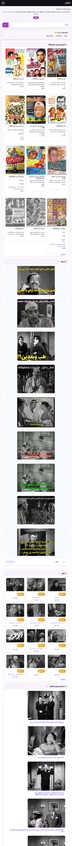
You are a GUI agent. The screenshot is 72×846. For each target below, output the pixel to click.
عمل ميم (62, 594)
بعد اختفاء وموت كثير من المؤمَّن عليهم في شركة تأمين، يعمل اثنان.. (57, 181)
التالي (56, 562)
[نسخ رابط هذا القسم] (58, 261)
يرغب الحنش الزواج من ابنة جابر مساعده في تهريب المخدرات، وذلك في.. (57, 84)
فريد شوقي (11, 623)
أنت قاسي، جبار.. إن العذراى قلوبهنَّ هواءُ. (50, 757)
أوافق (36, 18)
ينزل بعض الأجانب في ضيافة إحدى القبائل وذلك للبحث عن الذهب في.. (15, 233)
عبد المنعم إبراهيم (36, 597)
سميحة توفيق (11, 674)
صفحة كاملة (10, 562)
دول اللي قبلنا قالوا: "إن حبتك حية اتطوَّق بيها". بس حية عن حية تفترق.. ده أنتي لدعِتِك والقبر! (49, 793)
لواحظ (64, 236)
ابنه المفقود (21, 134)
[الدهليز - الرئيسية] (68, 3)
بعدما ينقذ (21, 180)
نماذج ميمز (49, 36)
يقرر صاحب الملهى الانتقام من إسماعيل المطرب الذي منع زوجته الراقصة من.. (36, 132)
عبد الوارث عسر (54, 623)
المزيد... (62, 254)
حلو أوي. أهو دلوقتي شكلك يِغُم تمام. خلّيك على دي (47, 722)
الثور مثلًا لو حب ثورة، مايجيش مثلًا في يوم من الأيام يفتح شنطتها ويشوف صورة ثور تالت (37, 830)
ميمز (59, 36)
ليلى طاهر (57, 597)
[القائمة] (3, 3)
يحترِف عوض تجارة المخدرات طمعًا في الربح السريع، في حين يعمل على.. (57, 132)
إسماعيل (22, 184)
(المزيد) (63, 88)
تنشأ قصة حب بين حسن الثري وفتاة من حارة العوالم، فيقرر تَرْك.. (15, 84)
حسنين (63, 241)
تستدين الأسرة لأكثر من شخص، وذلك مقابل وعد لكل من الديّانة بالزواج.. (36, 182)
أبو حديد (56, 600)
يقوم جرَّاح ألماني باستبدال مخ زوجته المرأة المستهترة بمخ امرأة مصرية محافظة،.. (36, 84)
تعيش (63, 232)
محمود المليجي (33, 623)
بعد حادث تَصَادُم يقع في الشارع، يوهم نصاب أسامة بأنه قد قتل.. (37, 233)
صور (65, 36)
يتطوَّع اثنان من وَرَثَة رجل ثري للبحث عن (15, 131)
